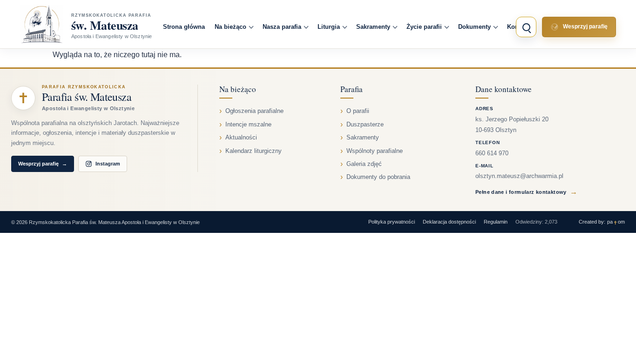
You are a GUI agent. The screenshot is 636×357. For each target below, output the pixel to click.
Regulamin (495, 222)
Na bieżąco (230, 26)
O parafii (357, 111)
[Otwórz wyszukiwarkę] (526, 27)
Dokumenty (474, 26)
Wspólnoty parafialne (374, 151)
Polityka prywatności (391, 222)
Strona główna (184, 26)
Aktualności (241, 137)
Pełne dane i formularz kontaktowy (526, 192)
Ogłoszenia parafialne (254, 111)
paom (616, 222)
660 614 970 (491, 153)
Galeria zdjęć (364, 164)
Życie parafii (424, 26)
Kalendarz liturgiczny (253, 151)
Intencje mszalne (248, 124)
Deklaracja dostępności (449, 222)
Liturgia (329, 26)
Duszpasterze (365, 124)
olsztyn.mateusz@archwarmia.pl (519, 176)
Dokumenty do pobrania (378, 177)
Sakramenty (373, 26)
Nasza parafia (282, 26)
